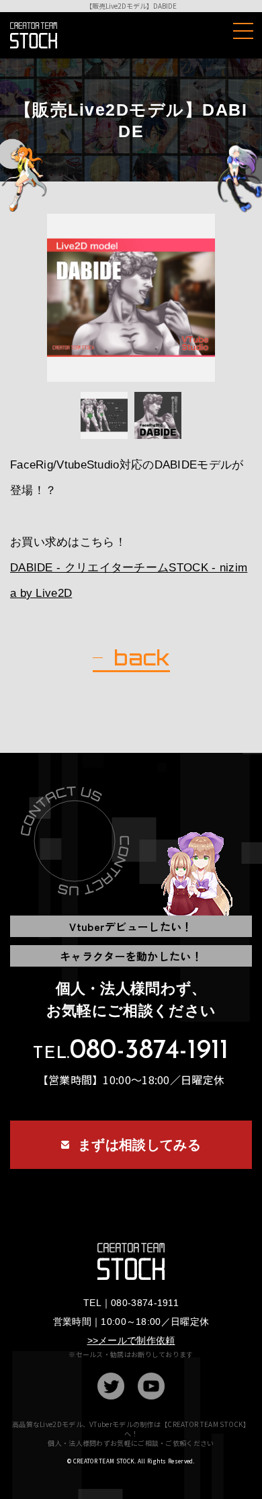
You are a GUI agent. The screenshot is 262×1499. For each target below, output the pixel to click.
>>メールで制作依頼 (131, 1340)
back (141, 658)
